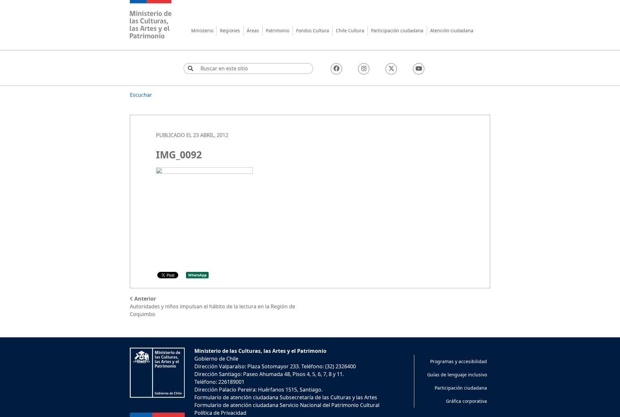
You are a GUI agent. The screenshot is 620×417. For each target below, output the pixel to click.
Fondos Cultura (312, 30)
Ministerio (202, 30)
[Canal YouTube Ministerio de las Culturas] (418, 68)
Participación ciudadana (397, 30)
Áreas (253, 30)
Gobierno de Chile (216, 358)
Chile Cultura (350, 30)
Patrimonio (277, 30)
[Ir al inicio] (151, 20)
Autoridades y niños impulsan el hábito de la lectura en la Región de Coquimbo (212, 306)
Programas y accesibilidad (458, 361)
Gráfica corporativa (466, 401)
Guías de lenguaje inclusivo (457, 375)
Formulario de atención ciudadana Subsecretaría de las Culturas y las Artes (285, 397)
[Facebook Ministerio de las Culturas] (336, 68)
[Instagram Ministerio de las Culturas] (363, 68)
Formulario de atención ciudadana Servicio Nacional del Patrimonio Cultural (286, 405)
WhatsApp (197, 275)
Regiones (230, 30)
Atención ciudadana (451, 30)
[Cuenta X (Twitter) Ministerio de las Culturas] (391, 68)
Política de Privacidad (220, 412)
